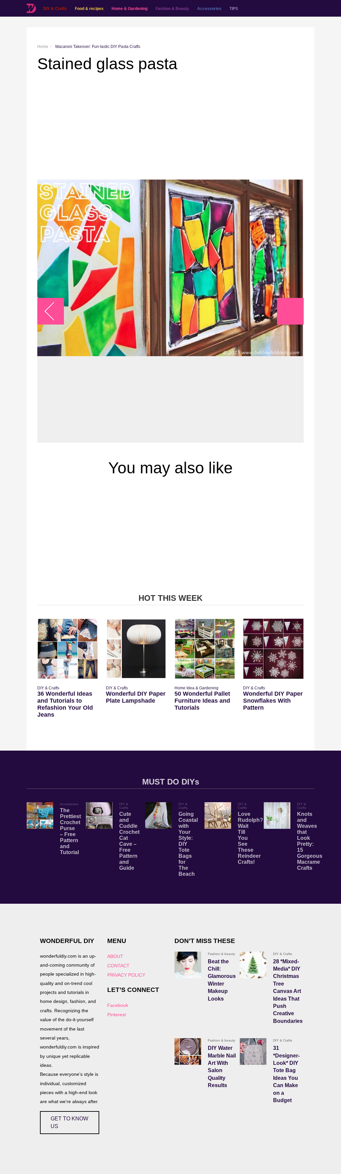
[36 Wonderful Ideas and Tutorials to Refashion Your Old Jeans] (67, 648)
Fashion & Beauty (172, 8)
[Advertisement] (170, 126)
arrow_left (54, 311)
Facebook (117, 1005)
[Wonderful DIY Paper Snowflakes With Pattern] (273, 648)
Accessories (209, 8)
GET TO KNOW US (69, 1122)
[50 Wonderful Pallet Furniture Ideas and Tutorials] (204, 648)
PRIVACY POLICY (126, 975)
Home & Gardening (130, 8)
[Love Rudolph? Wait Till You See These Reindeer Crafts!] (217, 815)
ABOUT (115, 956)
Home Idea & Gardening (196, 688)
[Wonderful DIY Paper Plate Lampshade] (136, 648)
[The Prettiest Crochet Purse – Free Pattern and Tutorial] (40, 815)
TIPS (233, 8)
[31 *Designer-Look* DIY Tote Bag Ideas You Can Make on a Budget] (253, 1051)
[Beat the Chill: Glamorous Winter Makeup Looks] (187, 965)
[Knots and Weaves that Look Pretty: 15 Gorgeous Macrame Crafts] (277, 815)
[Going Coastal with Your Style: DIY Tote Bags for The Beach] (158, 815)
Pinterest (116, 1014)
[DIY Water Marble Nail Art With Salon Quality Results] (187, 1051)
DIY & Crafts (55, 8)
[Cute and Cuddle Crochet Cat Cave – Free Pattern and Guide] (99, 815)
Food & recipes (89, 8)
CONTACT (118, 965)
